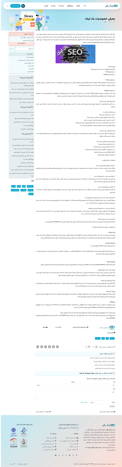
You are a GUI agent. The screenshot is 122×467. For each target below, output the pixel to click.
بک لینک (30, 194)
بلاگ (109, 22)
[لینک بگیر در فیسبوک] (75, 455)
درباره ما (52, 6)
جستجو (11, 49)
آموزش (45, 6)
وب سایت (97, 338)
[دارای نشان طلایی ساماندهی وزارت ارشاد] (22, 443)
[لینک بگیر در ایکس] (61, 455)
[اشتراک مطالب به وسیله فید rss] (37, 347)
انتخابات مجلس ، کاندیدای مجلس (25, 60)
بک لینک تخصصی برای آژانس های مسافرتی (22, 156)
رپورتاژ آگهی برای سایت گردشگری (24, 166)
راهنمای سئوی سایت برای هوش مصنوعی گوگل (21, 99)
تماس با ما (72, 444)
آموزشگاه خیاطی (29, 57)
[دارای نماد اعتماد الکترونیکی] (22, 432)
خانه (83, 6)
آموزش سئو (22, 190)
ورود (10, 464)
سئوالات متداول (71, 450)
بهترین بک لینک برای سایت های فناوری (104, 368)
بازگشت (41, 412)
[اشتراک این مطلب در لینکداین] (40, 347)
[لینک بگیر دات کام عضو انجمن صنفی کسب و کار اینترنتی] (12, 432)
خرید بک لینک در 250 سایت (25, 37)
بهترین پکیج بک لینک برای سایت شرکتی (104, 365)
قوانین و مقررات (21, 464)
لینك (102, 338)
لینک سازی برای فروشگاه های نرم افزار (23, 118)
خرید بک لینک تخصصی (27, 40)
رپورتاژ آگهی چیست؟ (27, 125)
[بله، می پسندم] (95, 347)
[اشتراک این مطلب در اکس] (48, 347)
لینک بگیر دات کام (70, 438)
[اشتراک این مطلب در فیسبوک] (52, 347)
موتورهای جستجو (14, 190)
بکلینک (77, 6)
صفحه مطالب (106, 412)
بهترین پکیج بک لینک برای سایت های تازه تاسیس (101, 358)
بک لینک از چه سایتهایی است (67, 441)
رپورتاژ (18, 186)
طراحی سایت (30, 66)
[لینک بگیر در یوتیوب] (54, 455)
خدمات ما (60, 6)
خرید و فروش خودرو (28, 63)
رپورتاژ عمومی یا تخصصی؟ (26, 129)
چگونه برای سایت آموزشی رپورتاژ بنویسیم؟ (103, 361)
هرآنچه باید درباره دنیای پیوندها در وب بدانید (21, 89)
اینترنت (12, 186)
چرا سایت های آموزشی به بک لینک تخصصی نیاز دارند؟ (21, 94)
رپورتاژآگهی (69, 6)
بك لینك (111, 338)
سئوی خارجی (29, 186)
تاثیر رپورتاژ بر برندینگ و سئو (26, 102)
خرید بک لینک (49, 438)
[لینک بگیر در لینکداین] (68, 455)
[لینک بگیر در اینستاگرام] (72, 455)
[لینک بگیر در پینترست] (65, 455)
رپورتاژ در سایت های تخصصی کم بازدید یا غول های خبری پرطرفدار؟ (21, 84)
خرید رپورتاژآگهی (49, 441)
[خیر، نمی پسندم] (88, 347)
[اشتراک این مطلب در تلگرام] (56, 347)
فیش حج (30, 69)
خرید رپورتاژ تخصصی (47, 447)
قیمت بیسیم (30, 71)
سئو (54, 83)
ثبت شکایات (72, 447)
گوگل (39, 133)
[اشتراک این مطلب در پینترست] (44, 347)
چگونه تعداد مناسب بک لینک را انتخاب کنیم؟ (21, 170)
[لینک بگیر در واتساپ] (58, 455)
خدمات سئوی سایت (48, 450)
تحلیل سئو (29, 190)
